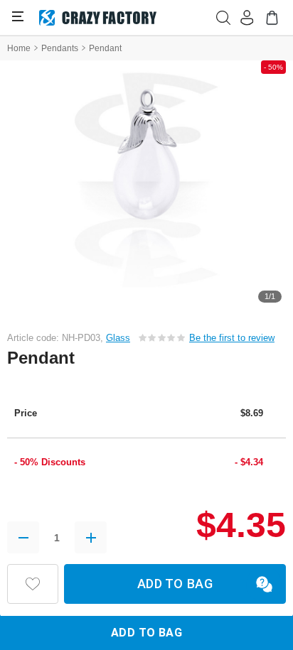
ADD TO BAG (175, 583)
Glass (118, 337)
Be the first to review (232, 337)
